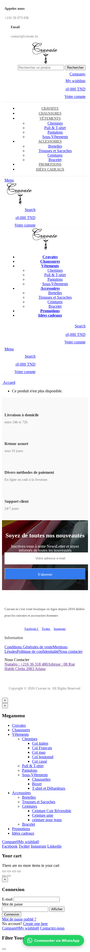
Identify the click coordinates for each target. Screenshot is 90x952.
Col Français (42, 748)
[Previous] (4, 876)
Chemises (55, 123)
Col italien (40, 743)
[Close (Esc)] (4, 871)
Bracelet (28, 824)
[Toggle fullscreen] (14, 871)
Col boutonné (43, 757)
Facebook (10, 846)
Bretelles (55, 146)
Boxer (37, 784)
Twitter (24, 846)
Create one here (35, 924)
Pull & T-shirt (55, 128)
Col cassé (39, 761)
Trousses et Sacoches (55, 151)
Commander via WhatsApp (57, 941)
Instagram (38, 846)
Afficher (56, 909)
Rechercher (75, 67)
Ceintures (55, 302)
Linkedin (54, 846)
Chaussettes (41, 779)
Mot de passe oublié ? (19, 919)
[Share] (9, 871)
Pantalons (55, 279)
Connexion (11, 914)
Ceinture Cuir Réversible (51, 811)
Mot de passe (12, 904)
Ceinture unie (42, 815)
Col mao (39, 752)
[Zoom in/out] (19, 871)
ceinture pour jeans (47, 820)
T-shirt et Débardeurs (48, 788)
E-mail (7, 899)
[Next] (9, 876)
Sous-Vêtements (35, 775)
